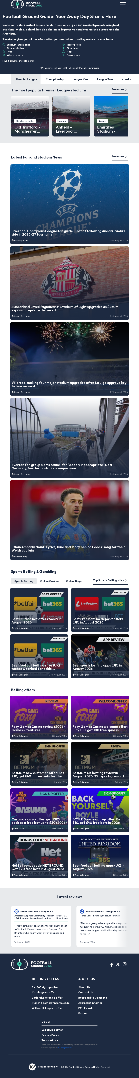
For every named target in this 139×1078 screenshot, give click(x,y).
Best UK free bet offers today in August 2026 (37, 620)
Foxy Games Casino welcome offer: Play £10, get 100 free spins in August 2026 (100, 728)
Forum (82, 1013)
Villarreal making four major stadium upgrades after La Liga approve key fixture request (69, 384)
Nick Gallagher (21, 628)
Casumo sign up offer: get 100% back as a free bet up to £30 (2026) (39, 821)
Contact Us (85, 992)
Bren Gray (19, 828)
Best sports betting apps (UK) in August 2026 (97, 667)
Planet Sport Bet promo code (51, 1003)
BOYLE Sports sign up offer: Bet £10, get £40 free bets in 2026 (97, 821)
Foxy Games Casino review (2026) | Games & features (39, 728)
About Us (84, 987)
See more (118, 89)
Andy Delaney (20, 556)
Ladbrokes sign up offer (47, 997)
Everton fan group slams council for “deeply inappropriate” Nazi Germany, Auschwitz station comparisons (62, 466)
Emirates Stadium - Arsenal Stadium (112, 129)
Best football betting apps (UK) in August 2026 (98, 867)
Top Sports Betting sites (108, 580)
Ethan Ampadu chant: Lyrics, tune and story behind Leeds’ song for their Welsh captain (68, 548)
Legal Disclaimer (52, 1029)
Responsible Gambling (92, 997)
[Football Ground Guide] (26, 4)
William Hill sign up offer (47, 1008)
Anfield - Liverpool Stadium (65, 129)
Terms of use (50, 1040)
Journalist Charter (90, 1003)
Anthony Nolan (21, 240)
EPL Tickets (86, 1008)
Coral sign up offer (44, 992)
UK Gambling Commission (65, 1048)
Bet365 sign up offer (45, 987)
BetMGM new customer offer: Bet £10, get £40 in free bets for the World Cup (38, 774)
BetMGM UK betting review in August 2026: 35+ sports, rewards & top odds (99, 774)
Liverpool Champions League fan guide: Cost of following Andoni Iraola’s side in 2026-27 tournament (68, 232)
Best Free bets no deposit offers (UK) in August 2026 (98, 620)
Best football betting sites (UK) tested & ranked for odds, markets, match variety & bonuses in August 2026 (38, 667)
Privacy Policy (50, 1035)
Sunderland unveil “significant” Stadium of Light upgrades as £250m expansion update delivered (65, 308)
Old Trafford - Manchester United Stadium (29, 129)
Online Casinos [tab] (49, 581)
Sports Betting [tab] (23, 581)
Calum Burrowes (22, 316)
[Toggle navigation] (123, 4)
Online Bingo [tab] (74, 581)
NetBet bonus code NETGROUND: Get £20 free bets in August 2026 (38, 867)
